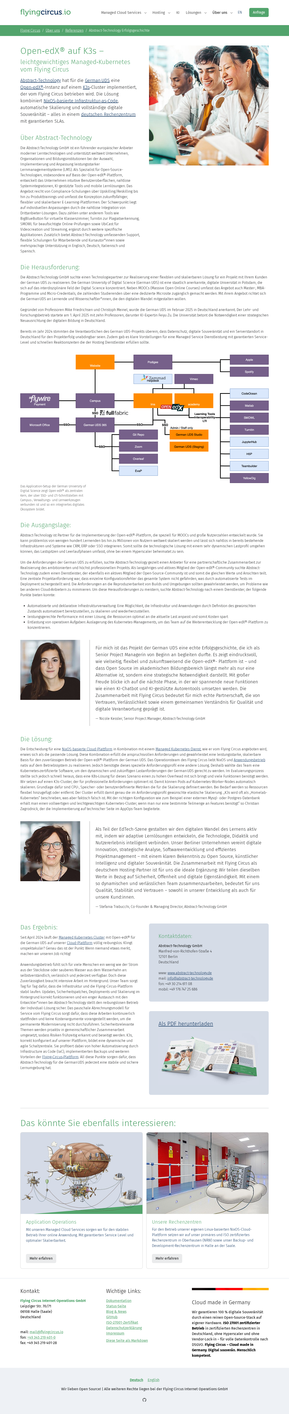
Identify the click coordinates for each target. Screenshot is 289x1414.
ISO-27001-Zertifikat (122, 1322)
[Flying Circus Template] (45, 12)
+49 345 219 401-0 (41, 1337)
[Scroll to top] (279, 1404)
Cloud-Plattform (80, 943)
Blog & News (116, 1311)
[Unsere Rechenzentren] (207, 1173)
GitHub (112, 1317)
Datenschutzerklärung (124, 1328)
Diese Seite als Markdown (127, 1340)
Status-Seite (116, 1306)
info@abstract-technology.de (190, 978)
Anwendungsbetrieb (249, 760)
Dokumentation (118, 1301)
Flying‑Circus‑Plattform (60, 1057)
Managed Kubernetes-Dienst (178, 749)
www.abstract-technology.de (190, 973)
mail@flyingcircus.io (46, 1332)
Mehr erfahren (41, 1258)
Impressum (115, 1333)
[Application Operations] (81, 1173)
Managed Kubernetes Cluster (82, 937)
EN (240, 12)
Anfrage (259, 12)
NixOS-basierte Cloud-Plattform (87, 749)
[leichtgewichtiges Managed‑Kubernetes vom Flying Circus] (208, 1058)
